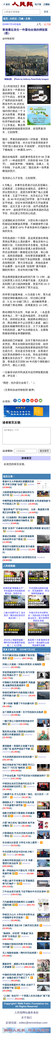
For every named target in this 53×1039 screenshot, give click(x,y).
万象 (21, 18)
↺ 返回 (6, 4)
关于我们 (26, 1017)
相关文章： (9, 476)
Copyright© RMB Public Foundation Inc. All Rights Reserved (26, 1005)
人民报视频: (9, 566)
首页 (5, 18)
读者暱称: (7, 450)
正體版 (46, 4)
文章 (27, 18)
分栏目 (13, 18)
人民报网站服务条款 (26, 1012)
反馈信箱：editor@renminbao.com (26, 1022)
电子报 (38, 4)
